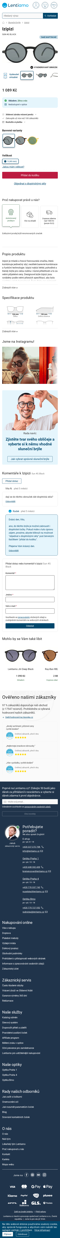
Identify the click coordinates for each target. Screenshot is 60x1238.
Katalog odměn (9, 1017)
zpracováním (24, 617)
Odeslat (30, 625)
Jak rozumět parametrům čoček (18, 1106)
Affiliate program (10, 1037)
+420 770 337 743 (31, 887)
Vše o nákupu (9, 927)
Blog (4, 1112)
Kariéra (5, 1159)
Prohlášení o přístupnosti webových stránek (23, 958)
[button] (26, 75)
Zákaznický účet (10, 968)
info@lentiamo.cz (31, 850)
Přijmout (8, 1234)
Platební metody (10, 938)
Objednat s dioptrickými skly (30, 183)
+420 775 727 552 (31, 907)
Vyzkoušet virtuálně (14, 76)
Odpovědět (10, 501)
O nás (5, 1133)
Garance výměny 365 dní (14, 995)
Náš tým (6, 1139)
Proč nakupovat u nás (13, 1149)
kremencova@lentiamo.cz (35, 871)
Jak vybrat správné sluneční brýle (30, 459)
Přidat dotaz (12, 481)
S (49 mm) (12, 161)
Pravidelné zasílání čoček (14, 1032)
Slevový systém (10, 1022)
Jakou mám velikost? (13, 166)
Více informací (42, 1230)
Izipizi (26, 22)
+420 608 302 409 (31, 867)
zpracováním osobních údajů (37, 806)
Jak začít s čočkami (12, 1096)
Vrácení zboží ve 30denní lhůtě (17, 990)
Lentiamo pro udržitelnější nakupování (21, 1053)
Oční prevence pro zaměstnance (18, 1048)
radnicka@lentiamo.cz (33, 911)
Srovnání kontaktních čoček (16, 1117)
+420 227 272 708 (32, 846)
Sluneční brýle (14, 22)
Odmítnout (22, 1234)
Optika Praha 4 (31, 878)
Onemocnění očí (10, 1101)
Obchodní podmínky (12, 953)
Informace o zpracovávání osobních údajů (23, 963)
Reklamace (7, 1000)
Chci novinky (30, 813)
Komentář (11, 573)
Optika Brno (29, 899)
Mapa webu (8, 1164)
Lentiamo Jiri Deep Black (20, 669)
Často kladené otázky (12, 985)
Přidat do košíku (30, 175)
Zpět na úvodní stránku (23, 1211)
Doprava (6, 932)
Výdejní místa (9, 943)
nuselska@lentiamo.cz (33, 891)
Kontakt (6, 1154)
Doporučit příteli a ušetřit (14, 1027)
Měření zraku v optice (12, 1042)
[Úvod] (3, 23)
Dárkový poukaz (10, 948)
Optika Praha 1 (31, 858)
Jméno (9, 594)
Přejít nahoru (41, 1211)
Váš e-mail (11, 606)
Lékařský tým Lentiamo (13, 1144)
